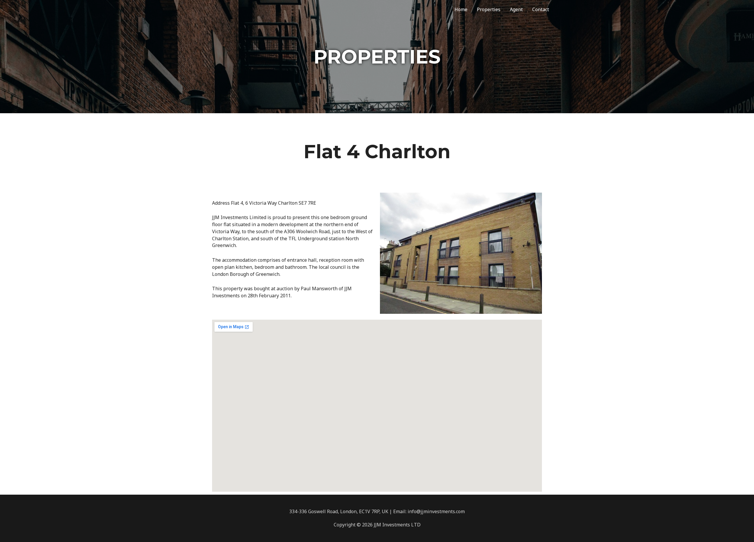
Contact (540, 9)
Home (460, 9)
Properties (488, 9)
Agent (516, 9)
